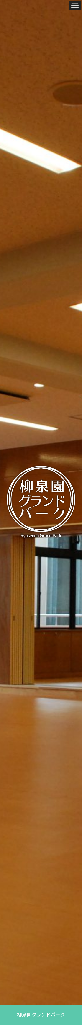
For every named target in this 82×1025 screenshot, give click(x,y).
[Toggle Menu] (75, 5)
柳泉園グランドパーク (41, 1014)
